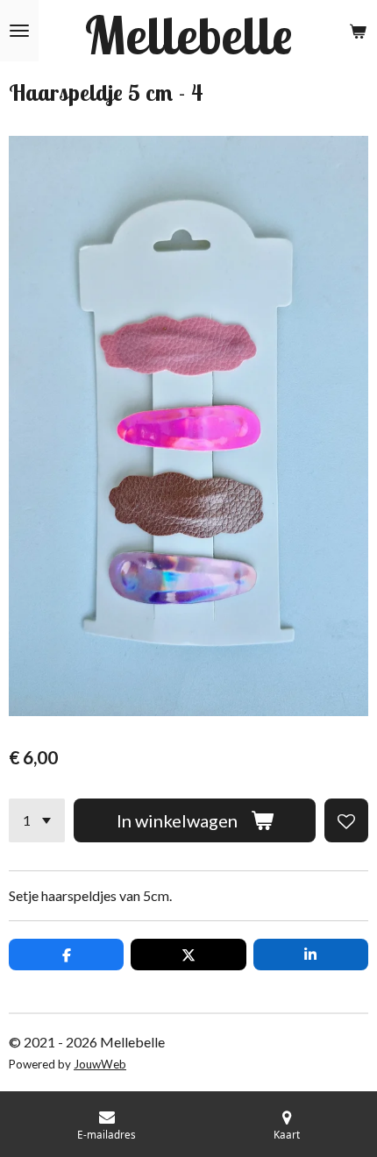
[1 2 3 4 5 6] (37, 820)
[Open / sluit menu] (19, 30)
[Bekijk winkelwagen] (357, 30)
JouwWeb (100, 1064)
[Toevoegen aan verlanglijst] (346, 820)
